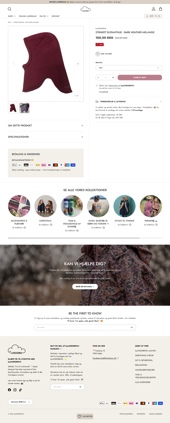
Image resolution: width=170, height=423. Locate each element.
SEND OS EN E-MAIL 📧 (85, 286)
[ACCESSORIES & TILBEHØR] (19, 206)
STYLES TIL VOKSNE (124, 220)
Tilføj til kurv (139, 77)
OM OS (43, 16)
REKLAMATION (141, 365)
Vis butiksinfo (103, 91)
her (119, 2)
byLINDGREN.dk (18, 414)
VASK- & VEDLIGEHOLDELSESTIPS (145, 376)
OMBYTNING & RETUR (144, 355)
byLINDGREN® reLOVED (145, 350)
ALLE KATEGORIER (142, 382)
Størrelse (99, 62)
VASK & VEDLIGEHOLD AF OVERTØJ (72, 223)
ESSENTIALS (45, 220)
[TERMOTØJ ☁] (151, 206)
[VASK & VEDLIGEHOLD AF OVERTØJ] (72, 206)
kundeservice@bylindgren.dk (105, 358)
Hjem (9, 22)
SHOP (10, 16)
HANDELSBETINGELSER (145, 370)
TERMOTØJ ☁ (150, 220)
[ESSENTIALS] (45, 206)
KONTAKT (55, 16)
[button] (160, 9)
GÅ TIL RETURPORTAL (144, 360)
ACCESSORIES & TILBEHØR (19, 222)
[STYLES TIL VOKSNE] (124, 206)
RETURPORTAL (141, 414)
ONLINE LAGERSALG (28, 16)
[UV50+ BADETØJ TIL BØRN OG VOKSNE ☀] (98, 206)
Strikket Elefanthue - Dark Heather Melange (26, 22)
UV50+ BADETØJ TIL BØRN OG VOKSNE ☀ (98, 222)
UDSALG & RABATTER (155, 414)
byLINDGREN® (101, 28)
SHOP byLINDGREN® (126, 414)
